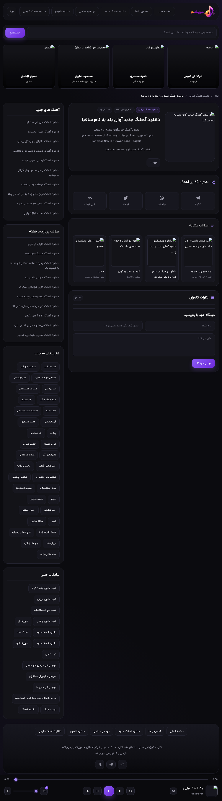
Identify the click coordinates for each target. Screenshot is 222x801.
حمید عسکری (28, 422)
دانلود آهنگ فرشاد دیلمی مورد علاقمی (36, 151)
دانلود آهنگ (28, 710)
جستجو (15, 32)
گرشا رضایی (50, 422)
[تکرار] (130, 791)
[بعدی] (120, 791)
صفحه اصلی (164, 11)
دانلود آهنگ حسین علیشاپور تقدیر (38, 335)
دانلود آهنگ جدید (115, 11)
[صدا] (7, 791)
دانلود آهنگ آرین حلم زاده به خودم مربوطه (33, 194)
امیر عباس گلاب (47, 466)
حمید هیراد (29, 444)
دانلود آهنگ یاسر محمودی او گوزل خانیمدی (38, 172)
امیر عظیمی (50, 510)
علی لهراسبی (19, 378)
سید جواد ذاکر (48, 400)
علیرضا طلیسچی (28, 389)
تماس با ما (141, 11)
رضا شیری (26, 400)
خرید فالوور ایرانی (46, 599)
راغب (53, 521)
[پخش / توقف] (109, 791)
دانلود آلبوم (62, 11)
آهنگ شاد (22, 632)
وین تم (99, 753)
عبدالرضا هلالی (26, 455)
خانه (216, 96)
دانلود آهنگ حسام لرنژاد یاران (41, 213)
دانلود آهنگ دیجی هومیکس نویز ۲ (38, 204)
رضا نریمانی (36, 433)
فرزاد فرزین (37, 521)
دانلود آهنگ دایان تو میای (43, 244)
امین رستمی (28, 510)
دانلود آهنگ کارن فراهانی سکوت (39, 287)
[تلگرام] (111, 764)
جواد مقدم (50, 444)
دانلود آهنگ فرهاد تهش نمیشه (40, 184)
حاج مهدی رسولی (21, 532)
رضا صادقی (50, 367)
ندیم (53, 499)
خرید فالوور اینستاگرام (44, 588)
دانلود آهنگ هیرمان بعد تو (42, 122)
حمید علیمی (36, 499)
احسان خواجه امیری (45, 378)
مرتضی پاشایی (19, 477)
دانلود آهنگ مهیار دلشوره (43, 132)
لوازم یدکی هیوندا (46, 687)
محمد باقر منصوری (46, 477)
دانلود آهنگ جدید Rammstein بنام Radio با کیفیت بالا (34, 265)
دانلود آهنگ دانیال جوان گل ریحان (38, 141)
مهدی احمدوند (24, 488)
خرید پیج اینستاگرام (45, 610)
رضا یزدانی (50, 389)
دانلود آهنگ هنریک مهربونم (42, 254)
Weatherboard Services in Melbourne (35, 699)
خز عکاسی (50, 654)
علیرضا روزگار (49, 455)
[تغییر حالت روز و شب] (11, 11)
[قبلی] (97, 791)
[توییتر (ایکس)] (99, 764)
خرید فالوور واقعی (46, 621)
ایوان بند (51, 543)
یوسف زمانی (31, 543)
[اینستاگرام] (122, 764)
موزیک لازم (22, 643)
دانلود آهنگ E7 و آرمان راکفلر (42, 316)
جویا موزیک (50, 710)
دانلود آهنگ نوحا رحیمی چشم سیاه (38, 297)
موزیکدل (23, 621)
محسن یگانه (24, 466)
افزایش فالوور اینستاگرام (42, 676)
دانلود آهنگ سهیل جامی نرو (42, 277)
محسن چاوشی (28, 367)
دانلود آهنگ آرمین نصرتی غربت (40, 161)
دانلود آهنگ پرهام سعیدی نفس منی (36, 325)
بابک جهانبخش (48, 488)
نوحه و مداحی (87, 11)
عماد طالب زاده (48, 554)
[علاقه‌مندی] (173, 791)
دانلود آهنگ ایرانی (199, 96)
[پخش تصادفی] (87, 791)
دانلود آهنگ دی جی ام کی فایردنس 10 (35, 306)
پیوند (53, 433)
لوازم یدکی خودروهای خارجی (41, 665)
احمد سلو (51, 411)
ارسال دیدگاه (203, 363)
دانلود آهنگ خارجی (34, 11)
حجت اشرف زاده (47, 532)
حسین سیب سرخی (27, 411)
